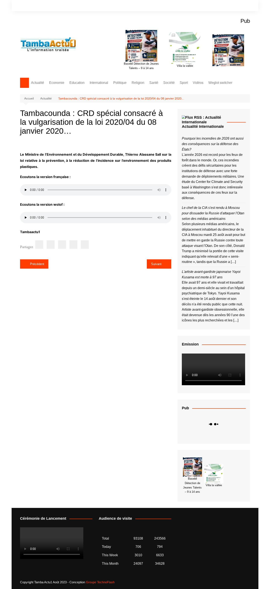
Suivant (156, 264)
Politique (120, 82)
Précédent (37, 264)
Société (169, 82)
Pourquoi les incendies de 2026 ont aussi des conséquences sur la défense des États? (213, 144)
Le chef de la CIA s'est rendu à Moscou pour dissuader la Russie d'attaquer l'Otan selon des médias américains (213, 213)
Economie (56, 82)
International (99, 82)
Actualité (37, 82)
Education (77, 82)
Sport (184, 82)
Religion (138, 82)
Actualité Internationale (203, 126)
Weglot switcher (220, 82)
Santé (153, 82)
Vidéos (198, 82)
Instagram (239, 6)
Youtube (247, 6)
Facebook (232, 6)
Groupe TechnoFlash (100, 582)
